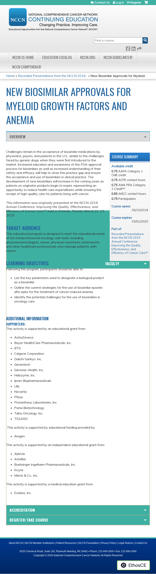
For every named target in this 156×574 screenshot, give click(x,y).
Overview (17, 137)
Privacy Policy (108, 543)
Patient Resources (66, 543)
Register (135, 2)
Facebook (128, 48)
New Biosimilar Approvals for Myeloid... (118, 76)
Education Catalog (57, 57)
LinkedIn (133, 48)
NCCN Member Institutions (39, 543)
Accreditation (22, 510)
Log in (120, 2)
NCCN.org (87, 57)
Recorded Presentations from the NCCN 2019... (52, 76)
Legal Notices (125, 543)
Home (10, 76)
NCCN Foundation (88, 543)
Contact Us (102, 2)
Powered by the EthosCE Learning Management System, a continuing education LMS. (133, 565)
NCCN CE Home (23, 57)
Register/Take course (29, 520)
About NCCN (16, 543)
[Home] (53, 19)
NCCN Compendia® (26, 67)
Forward (139, 48)
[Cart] (146, 4)
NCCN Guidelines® (118, 57)
